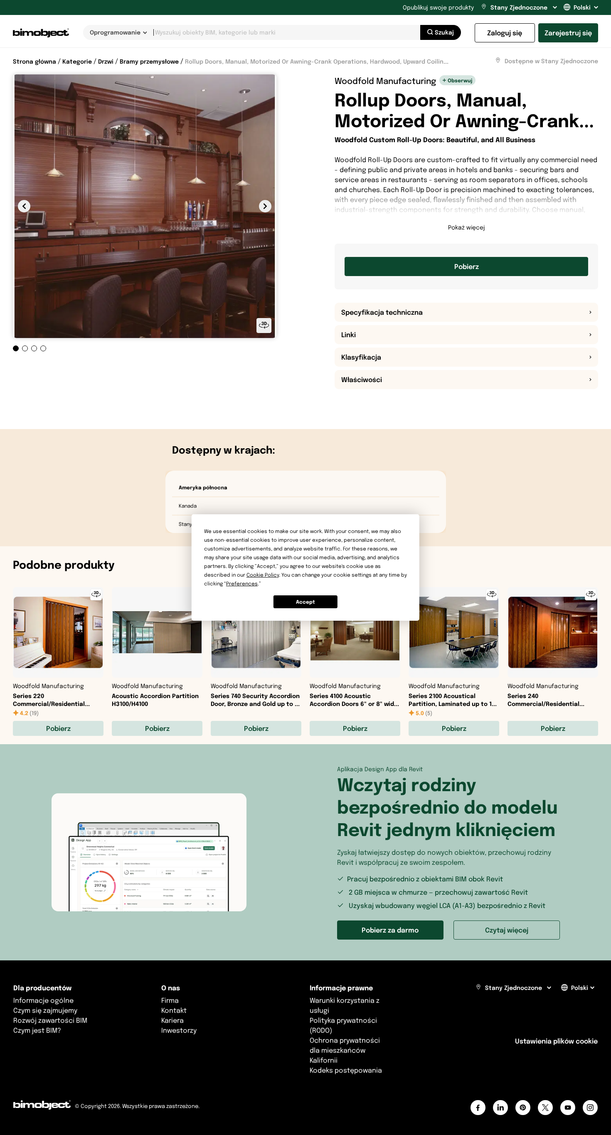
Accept (305, 602)
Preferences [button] (242, 583)
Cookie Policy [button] (262, 574)
